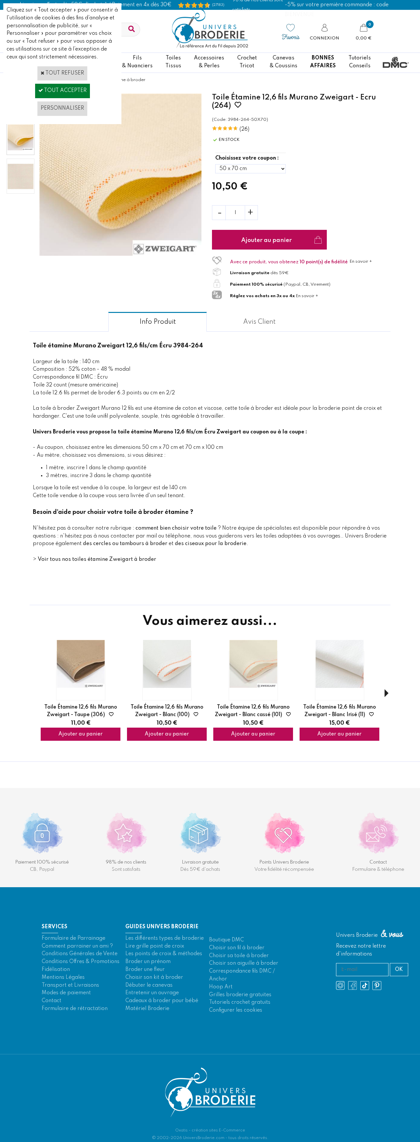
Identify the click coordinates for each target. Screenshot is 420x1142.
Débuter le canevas (149, 985)
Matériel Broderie (147, 1008)
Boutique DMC (226, 940)
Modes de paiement (66, 993)
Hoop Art (221, 987)
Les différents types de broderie (164, 938)
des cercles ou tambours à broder (125, 543)
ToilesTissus (173, 62)
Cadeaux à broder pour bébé (161, 1000)
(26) (244, 129)
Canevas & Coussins (283, 62)
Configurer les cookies (235, 1010)
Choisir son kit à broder (154, 977)
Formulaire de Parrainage (73, 938)
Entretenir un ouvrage (152, 993)
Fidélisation (56, 969)
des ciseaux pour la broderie (210, 543)
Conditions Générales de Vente (79, 953)
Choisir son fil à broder (236, 948)
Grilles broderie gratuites (240, 995)
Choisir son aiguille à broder (243, 963)
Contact (51, 1000)
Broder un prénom (148, 961)
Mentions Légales (63, 977)
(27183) (218, 5)
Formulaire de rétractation (75, 1008)
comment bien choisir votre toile (176, 528)
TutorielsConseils (359, 62)
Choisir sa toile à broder (239, 955)
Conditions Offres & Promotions (80, 961)
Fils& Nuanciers (137, 62)
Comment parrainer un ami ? (77, 946)
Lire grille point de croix (154, 946)
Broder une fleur (145, 969)
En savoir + (360, 261)
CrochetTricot (247, 62)
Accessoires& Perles (209, 62)
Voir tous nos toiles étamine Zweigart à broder (97, 559)
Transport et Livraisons (70, 985)
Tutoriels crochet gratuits (239, 1002)
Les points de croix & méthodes (163, 953)
